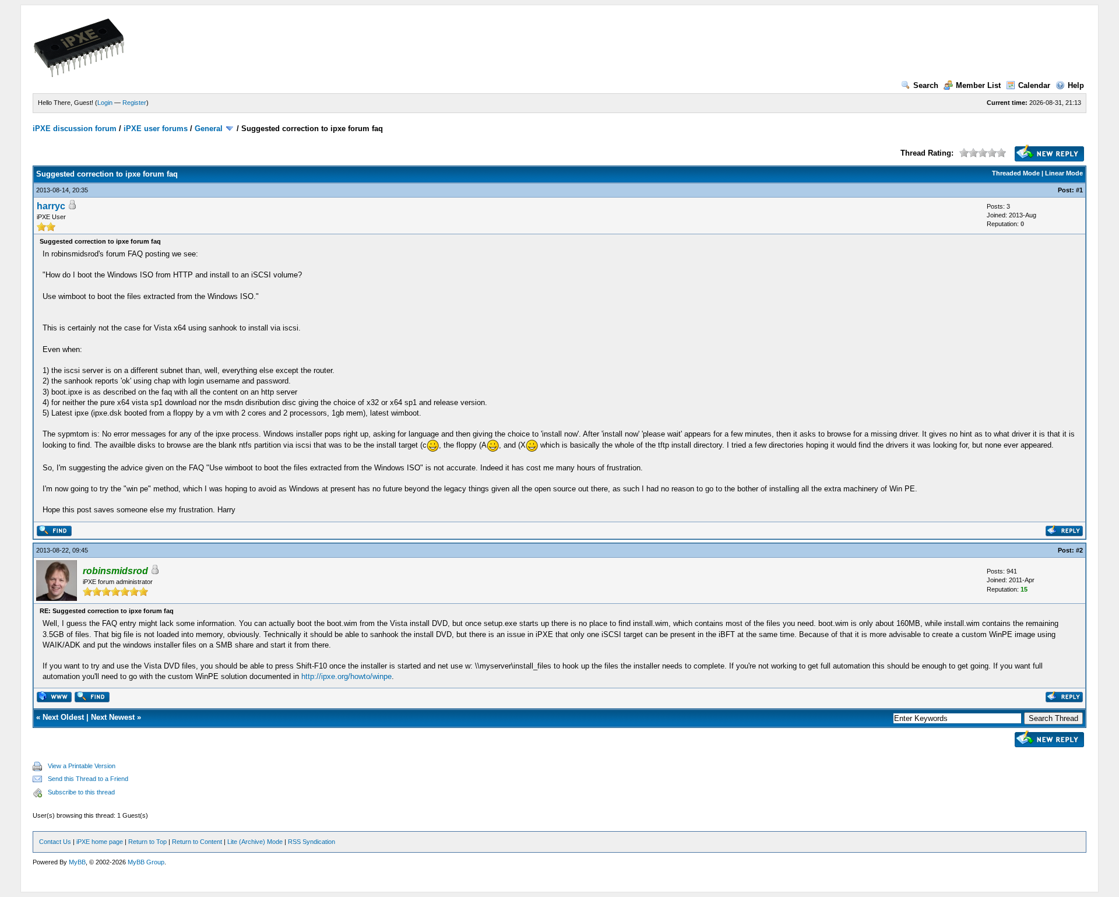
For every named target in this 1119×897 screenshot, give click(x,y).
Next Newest (113, 717)
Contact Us (55, 841)
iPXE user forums (156, 128)
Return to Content (197, 841)
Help (1076, 85)
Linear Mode (1064, 173)
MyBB (77, 862)
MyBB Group (146, 862)
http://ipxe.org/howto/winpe (346, 676)
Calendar (1034, 85)
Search (925, 85)
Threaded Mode (1016, 173)
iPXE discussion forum (75, 128)
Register (134, 102)
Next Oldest (63, 717)
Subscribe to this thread (81, 792)
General (209, 128)
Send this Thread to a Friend (88, 778)
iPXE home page (99, 841)
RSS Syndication (311, 841)
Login (104, 102)
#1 (1079, 190)
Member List (978, 85)
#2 (1079, 550)
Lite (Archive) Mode (255, 841)
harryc (51, 206)
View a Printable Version (81, 765)
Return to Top (147, 841)
